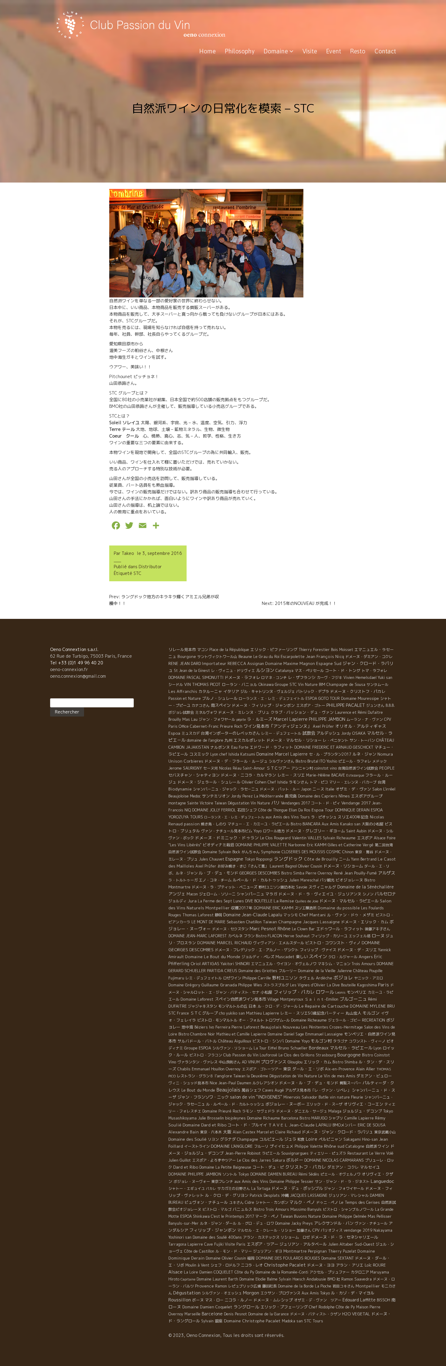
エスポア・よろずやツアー (214, 1160)
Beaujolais (228, 1089)
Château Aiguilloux (234, 1041)
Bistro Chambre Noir (196, 1034)
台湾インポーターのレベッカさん (230, 733)
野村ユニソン (285, 978)
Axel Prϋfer (323, 726)
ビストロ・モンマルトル (217, 1020)
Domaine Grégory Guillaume (193, 985)
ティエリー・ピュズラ (328, 1153)
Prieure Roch (231, 726)
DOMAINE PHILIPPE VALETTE (261, 844)
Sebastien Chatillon (244, 922)
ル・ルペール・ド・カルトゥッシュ (235, 1104)
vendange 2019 (358, 1230)
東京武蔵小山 (385, 1132)
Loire (311, 1139)
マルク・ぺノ (302, 1202)
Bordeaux (319, 1048)
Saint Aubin (356, 831)
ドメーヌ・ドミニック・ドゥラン (227, 838)
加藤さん (304, 1230)
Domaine (276, 51)
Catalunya (284, 670)
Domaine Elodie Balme (258, 1279)
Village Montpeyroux (285, 999)
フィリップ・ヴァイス (318, 949)
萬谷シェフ (251, 1090)
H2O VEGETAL (356, 1314)
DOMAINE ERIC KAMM (273, 908)
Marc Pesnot (263, 928)
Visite (309, 51)
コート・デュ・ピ (268, 1167)
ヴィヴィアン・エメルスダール (278, 942)
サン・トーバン (362, 740)
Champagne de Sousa (345, 684)
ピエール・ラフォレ (354, 761)
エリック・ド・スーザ (324, 1104)
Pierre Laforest (245, 1027)
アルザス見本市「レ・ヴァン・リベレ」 (318, 1090)
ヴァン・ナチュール (371, 1223)
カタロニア (360, 1272)
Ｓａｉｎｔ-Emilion (321, 999)
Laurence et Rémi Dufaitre (359, 712)
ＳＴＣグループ (204, 1013)
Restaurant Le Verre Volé (370, 1153)
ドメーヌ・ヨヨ (321, 1265)
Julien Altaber (340, 1244)
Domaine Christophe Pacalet (252, 1321)
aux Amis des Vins (251, 1181)
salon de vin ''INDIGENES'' (256, 1097)
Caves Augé (273, 1090)
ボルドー (294, 1160)
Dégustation (187, 1293)
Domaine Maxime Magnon (290, 663)
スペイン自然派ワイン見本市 (240, 999)
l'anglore (223, 1076)
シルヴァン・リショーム (232, 1048)
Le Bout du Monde (198, 1090)
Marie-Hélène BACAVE (325, 775)
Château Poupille (368, 970)
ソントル (229, 1174)
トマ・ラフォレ (374, 670)
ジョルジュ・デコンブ (362, 1111)
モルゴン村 (321, 1041)
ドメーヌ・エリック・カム (364, 922)
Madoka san (292, 1321)
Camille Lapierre (359, 1118)
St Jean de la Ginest (192, 670)
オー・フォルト (251, 1020)
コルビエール (271, 1139)
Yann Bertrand (364, 859)
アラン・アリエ (349, 1265)
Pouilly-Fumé (365, 873)
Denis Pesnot (235, 1314)
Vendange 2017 (356, 803)
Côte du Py (244, 1272)
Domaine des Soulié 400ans (217, 1237)
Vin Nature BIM (311, 684)
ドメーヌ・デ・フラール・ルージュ (236, 761)
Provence (204, 1286)
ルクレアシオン (265, 1083)
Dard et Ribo (185, 1167)
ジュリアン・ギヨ (267, 1251)
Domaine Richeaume (309, 1020)
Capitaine (188, 1279)
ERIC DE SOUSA (372, 1125)
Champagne (247, 1139)
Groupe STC (286, 684)
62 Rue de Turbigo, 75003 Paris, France (91, 656)
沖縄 (285, 1195)
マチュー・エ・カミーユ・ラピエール (258, 824)
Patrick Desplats (265, 1195)
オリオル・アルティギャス (360, 726)
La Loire (191, 1272)
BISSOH (383, 1300)
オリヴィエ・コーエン (363, 1104)
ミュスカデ (190, 733)
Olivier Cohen (254, 782)
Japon (306, 789)
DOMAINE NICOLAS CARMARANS (334, 1160)
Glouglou (295, 1062)
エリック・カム (317, 1062)
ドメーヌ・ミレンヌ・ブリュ (243, 712)
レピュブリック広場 (244, 1286)
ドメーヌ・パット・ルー (280, 789)
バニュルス (242, 1209)
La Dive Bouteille (341, 985)
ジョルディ (177, 901)
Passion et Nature (184, 698)
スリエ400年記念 (353, 817)
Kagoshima (367, 985)
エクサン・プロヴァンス (280, 1293)
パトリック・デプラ (312, 691)
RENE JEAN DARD (184, 663)
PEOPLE (387, 768)
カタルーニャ (210, 691)
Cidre (249, 1202)
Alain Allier (365, 1069)
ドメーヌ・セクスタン (230, 928)
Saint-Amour (254, 768)
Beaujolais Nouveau (280, 1027)
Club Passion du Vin (240, 1055)
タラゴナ (340, 1041)
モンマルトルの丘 (232, 1006)
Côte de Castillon (199, 1251)
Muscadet (285, 956)
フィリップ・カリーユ (329, 935)
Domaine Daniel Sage (286, 1034)
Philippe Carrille (256, 978)
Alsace (175, 1272)
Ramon (221, 1286)
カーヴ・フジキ (329, 677)
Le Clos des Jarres (254, 1160)
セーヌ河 (210, 768)
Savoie (301, 887)
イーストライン (197, 1146)
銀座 (219, 1321)
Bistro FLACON (269, 935)
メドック (379, 761)
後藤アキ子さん (377, 928)
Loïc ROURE (375, 1265)
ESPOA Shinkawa (195, 1216)
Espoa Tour (323, 810)
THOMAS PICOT (206, 684)
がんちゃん (251, 851)
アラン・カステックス (261, 1237)
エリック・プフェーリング (284, 1307)
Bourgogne (349, 1055)
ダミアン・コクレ (343, 1167)
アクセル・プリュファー (329, 1272)
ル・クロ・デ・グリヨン (226, 1195)
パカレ (211, 1188)
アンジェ (176, 894)
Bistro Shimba (345, 1062)
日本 (252, 1006)
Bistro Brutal (307, 761)
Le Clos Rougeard (275, 838)
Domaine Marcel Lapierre (282, 754)
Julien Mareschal (304, 880)
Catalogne (355, 1146)
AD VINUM (251, 1062)
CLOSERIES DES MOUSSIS (303, 851)
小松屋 (266, 992)
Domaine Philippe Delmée (344, 1216)
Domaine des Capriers (317, 796)
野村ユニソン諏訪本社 (276, 887)
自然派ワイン (377, 1146)
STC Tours (313, 1321)
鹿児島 (291, 796)
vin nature (340, 1097)
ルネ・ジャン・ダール (218, 1223)
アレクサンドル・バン (333, 1223)
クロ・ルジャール (342, 956)
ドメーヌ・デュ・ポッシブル (297, 1188)
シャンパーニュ (250, 894)
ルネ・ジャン (364, 754)
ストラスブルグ (276, 985)
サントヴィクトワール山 (217, 656)
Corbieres (193, 761)
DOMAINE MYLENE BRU (372, 1006)
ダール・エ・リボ (308, 1069)
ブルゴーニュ (353, 999)
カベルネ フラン (241, 935)
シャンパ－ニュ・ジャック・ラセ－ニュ (225, 789)
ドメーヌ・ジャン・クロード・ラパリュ (337, 1132)
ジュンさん (375, 705)
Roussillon (179, 1300)
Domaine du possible (339, 908)
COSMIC (333, 851)
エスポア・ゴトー (310, 705)
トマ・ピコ (319, 782)
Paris (383, 985)
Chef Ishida (278, 782)
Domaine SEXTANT (337, 1258)
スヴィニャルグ (322, 887)
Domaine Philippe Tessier (291, 1181)
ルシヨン (265, 670)
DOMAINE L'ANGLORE (232, 1146)
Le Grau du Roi (266, 656)
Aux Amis (330, 824)
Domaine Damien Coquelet (207, 1307)
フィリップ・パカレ (294, 992)
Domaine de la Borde (296, 1286)
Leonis (340, 992)
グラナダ (228, 1139)
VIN (187, 684)
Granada (228, 985)
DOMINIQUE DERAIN (352, 810)
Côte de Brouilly (321, 859)
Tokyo (243, 1174)
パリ (275, 803)
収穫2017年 (241, 908)
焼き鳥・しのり (213, 824)
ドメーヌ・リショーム (343, 866)
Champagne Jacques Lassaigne (309, 922)
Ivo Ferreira (219, 1027)
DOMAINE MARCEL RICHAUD (224, 942)
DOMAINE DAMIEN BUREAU (273, 1174)
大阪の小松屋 (372, 824)
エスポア (365, 838)
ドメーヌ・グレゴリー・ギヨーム (315, 831)
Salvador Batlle (315, 1097)
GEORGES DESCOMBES (259, 873)
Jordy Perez (242, 796)
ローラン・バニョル (239, 684)
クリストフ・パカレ (305, 1167)
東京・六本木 (211, 1132)
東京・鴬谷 (364, 851)
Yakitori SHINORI (235, 963)
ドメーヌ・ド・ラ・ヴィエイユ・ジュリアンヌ (320, 894)
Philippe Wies (250, 985)
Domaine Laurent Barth (217, 1279)
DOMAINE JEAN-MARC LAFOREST (197, 935)
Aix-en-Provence (340, 1069)
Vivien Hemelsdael (360, 677)
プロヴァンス (273, 1062)
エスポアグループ (367, 796)
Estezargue (355, 775)
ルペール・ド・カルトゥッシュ (260, 880)
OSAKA (359, 733)
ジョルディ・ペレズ (258, 956)
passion (192, 824)
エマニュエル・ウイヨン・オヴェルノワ (283, 963)
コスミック (199, 754)
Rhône (284, 928)
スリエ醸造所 (305, 908)
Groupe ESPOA (197, 1048)
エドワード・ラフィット (271, 747)
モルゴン (371, 1013)
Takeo (128, 553)
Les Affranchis (182, 691)
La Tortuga (260, 1188)
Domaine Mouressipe (360, 698)
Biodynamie (180, 789)
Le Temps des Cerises (359, 1202)
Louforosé (268, 1055)
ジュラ (290, 1139)
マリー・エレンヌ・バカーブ (353, 782)
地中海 (187, 1027)
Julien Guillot (179, 1160)
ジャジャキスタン (202, 1006)
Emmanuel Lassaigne (324, 1034)
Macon (192, 894)
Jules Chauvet (211, 859)
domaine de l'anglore (205, 740)
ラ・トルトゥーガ (183, 880)
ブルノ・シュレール (220, 698)
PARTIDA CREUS (222, 970)
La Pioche (323, 1286)
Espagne (234, 859)
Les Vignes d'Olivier (308, 985)
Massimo (298, 1209)
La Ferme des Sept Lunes (221, 901)
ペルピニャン (330, 1139)
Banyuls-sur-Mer (183, 1223)
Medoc (195, 796)
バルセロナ (385, 894)
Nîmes (344, 796)
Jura (192, 901)
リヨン (213, 1139)
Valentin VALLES (307, 838)
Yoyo (257, 831)
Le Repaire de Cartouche (324, 1006)
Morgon (251, 1293)
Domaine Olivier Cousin (226, 1258)
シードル (175, 684)
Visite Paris (235, 1244)
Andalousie (316, 1279)
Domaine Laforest (197, 999)
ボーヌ (198, 1300)
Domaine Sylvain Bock (221, 851)
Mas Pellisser (380, 1216)
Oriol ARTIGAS (205, 963)
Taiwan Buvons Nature (300, 1216)
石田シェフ (247, 810)
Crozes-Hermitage (346, 1027)
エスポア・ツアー (262, 1244)
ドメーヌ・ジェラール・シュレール (209, 782)
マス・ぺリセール (309, 670)
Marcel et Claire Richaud (279, 1132)
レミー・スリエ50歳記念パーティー (312, 1013)
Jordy (346, 733)
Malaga (334, 1111)
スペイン (318, 956)
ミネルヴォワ (206, 712)
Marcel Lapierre (291, 719)
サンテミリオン (216, 796)
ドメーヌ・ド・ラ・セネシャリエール (344, 1237)
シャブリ (336, 1118)
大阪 (227, 1132)
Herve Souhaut (296, 935)
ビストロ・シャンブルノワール (348, 1209)
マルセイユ (370, 1167)
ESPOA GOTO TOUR (323, 698)
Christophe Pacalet (285, 1265)
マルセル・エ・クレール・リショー (266, 1230)
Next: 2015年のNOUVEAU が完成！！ (299, 603)
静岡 (218, 915)
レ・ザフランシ (302, 677)
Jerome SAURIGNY (185, 768)
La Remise (284, 901)
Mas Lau (190, 719)
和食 (301, 1139)
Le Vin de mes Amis (336, 1076)
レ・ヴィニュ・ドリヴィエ (233, 670)
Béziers (201, 1027)
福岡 (251, 1258)
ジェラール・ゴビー (344, 1020)
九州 (228, 740)
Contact (385, 51)
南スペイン (221, 705)
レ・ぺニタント (335, 740)
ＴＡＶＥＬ (278, 1125)
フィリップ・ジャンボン (212, 1230)
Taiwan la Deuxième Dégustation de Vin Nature (275, 1076)
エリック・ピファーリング (274, 649)
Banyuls (314, 1209)
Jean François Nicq (325, 656)
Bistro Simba (292, 873)
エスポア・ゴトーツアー (262, 1069)
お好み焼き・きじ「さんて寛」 (243, 866)
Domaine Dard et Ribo (204, 1125)
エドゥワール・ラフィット (339, 928)
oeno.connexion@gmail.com (78, 676)
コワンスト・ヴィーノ (367, 1041)
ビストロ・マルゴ (216, 1209)
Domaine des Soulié (187, 1139)
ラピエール (271, 1153)
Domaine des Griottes (257, 970)
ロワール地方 (274, 831)
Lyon (377, 1048)
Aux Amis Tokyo (316, 1293)
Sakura (278, 1160)
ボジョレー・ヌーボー (285, 1104)
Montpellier (368, 1286)
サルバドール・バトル (197, 1041)
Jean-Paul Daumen (234, 1083)
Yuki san (385, 677)
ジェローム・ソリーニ (217, 894)
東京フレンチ (222, 1181)
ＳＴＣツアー (278, 768)
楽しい (302, 956)
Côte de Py (345, 1307)
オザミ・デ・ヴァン (353, 789)
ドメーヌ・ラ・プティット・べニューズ (224, 887)
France (183, 1013)
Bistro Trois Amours (271, 1209)
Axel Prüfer (205, 866)
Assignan (255, 663)
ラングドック (288, 858)
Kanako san (350, 824)
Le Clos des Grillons (297, 1055)
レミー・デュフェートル (281, 733)
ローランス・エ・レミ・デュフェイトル (271, 698)
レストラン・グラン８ (195, 1076)
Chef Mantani (312, 915)
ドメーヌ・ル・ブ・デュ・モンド (308, 1083)
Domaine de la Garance (268, 1314)
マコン (202, 649)
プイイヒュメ (281, 1146)
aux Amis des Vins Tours (287, 817)
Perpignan (317, 1251)
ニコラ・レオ (252, 1265)
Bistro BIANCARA (305, 824)
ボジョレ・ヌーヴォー (192, 1181)
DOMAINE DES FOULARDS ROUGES (288, 1258)
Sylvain (207, 1321)
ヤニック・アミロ (368, 978)
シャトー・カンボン (271, 1202)
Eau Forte (239, 747)
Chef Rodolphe (322, 1307)
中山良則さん (230, 1062)
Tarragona (177, 1244)
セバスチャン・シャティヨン (194, 775)
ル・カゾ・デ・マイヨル (352, 1293)
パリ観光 (327, 880)
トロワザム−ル (277, 1020)
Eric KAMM (316, 844)
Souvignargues (295, 1153)
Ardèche (324, 978)
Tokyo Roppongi (258, 859)
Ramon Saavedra (356, 1279)
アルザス (386, 873)
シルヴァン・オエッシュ (222, 1293)
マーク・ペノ (267, 1216)
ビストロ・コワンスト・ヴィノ (332, 942)
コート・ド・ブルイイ (247, 1125)
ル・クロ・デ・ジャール (278, 1006)
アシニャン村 (302, 768)
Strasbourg (326, 1055)
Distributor (150, 566)
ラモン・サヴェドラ (258, 1111)
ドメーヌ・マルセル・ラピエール (349, 901)
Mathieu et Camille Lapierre (241, 1034)
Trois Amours (363, 963)
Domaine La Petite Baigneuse (225, 1167)
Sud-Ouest (364, 1244)
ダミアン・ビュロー (374, 1076)
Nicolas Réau (230, 768)
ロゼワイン (232, 978)
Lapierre (195, 1244)
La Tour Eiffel (265, 1048)
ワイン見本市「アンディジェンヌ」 (278, 726)
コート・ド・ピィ (325, 803)
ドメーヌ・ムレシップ (273, 1300)
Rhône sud (334, 1146)
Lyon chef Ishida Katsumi (232, 754)
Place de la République (229, 649)
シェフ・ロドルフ (225, 1265)
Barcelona (289, 1118)
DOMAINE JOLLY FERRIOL (214, 810)
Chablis (184, 1069)
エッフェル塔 (359, 935)
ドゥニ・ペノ (327, 1202)
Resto (357, 51)
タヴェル (307, 978)
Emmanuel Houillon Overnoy (216, 1069)
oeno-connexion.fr (69, 669)
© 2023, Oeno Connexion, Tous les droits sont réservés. (226, 1335)
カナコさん (200, 705)
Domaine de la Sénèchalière (365, 887)
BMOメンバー (344, 1125)
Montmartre (295, 1251)
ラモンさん (299, 782)
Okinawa (266, 684)
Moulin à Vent (197, 1265)
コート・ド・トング (342, 670)
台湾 (382, 782)
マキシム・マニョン (334, 963)
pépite (241, 719)
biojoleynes (235, 1118)
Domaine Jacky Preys (294, 1223)
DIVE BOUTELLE (258, 901)
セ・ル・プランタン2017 (330, 754)
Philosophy (240, 51)
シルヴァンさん (281, 761)
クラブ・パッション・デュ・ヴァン (302, 712)
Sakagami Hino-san (360, 1139)
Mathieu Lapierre (262, 1013)
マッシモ (290, 915)
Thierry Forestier (314, 649)
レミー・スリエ (291, 775)
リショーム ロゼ (295, 1237)
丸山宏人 (353, 1013)
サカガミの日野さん (233, 1188)
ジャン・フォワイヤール (344, 1188)
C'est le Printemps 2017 (232, 1216)
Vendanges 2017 (295, 803)
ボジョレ (343, 977)
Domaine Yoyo (297, 1041)
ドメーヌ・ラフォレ (242, 677)
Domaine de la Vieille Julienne (325, 970)
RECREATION (373, 1020)
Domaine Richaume (263, 1118)
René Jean (343, 873)
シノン (368, 894)
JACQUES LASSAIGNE (308, 1195)
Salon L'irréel (383, 789)
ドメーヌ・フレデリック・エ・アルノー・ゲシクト (257, 949)
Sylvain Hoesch (292, 1279)
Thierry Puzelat (342, 1251)
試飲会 (308, 733)
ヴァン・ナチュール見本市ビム (226, 831)
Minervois (291, 1097)
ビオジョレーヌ (349, 880)
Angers (366, 956)
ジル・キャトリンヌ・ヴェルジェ (267, 691)
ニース (318, 789)
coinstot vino (325, 768)
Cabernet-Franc (204, 726)
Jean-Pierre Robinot (243, 1153)
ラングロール (246, 1307)
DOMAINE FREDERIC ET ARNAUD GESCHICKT (333, 747)
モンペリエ (357, 992)
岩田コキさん (343, 1286)
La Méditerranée (269, 796)
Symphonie (270, 851)
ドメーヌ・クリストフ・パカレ (357, 691)
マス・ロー (214, 1300)
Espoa (174, 733)
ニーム (344, 859)
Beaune (245, 656)
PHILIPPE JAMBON (327, 719)
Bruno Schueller (293, 1048)
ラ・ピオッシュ (323, 817)
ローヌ (378, 935)
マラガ (271, 894)
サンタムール (377, 684)
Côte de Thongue (273, 810)
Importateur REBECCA (224, 663)
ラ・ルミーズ (259, 719)
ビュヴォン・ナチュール (206, 1202)
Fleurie (357, 1097)
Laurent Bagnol (283, 866)
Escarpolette (293, 656)
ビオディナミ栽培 (218, 844)
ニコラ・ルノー (238, 1300)
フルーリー (288, 970)
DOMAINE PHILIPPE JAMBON (194, 1174)
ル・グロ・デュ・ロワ (256, 1223)
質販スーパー (350, 1083)
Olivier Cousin (310, 866)
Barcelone (212, 1314)
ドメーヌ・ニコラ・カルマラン (248, 775)
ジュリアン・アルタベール (303, 1244)
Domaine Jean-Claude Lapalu (252, 915)
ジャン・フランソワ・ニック (203, 1097)
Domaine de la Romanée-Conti (281, 1272)
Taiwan (270, 922)
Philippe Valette (309, 1146)
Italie (330, 789)
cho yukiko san (232, 1013)
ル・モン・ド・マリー (233, 1251)
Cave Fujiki (214, 1244)
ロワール (325, 991)
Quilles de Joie (306, 901)
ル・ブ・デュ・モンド (218, 873)
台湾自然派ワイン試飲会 (358, 768)
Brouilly (174, 719)
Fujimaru (176, 978)
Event (333, 51)
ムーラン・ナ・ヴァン (364, 719)
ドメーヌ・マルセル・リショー (294, 740)
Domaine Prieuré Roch (221, 1111)
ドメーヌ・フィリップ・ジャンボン (263, 705)
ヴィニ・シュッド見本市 (188, 1083)
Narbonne (297, 844)
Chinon (348, 851)
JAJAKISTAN (197, 747)
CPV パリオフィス (328, 1230)
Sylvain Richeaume (339, 838)
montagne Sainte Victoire (190, 803)
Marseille (192, 1314)
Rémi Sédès (309, 1174)
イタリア (231, 691)
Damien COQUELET (216, 1272)
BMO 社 (333, 1279)
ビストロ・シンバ (268, 1041)
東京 (287, 1069)
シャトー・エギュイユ (186, 1188)
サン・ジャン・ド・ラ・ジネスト (342, 1181)
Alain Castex (244, 1132)
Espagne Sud (328, 663)
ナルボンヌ (220, 747)
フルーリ (261, 1146)
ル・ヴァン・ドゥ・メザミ (350, 915)
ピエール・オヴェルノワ (340, 1174)
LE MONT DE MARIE (208, 922)
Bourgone (186, 656)
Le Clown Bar (303, 928)
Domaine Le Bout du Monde (212, 956)
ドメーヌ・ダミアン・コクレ (369, 656)
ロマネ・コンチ (274, 677)
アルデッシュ (328, 733)
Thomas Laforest (198, 915)
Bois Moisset (342, 649)
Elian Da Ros (299, 810)
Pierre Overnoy (319, 873)
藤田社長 (269, 1286)
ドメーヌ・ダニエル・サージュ (301, 1111)
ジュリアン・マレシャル (349, 1195)
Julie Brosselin (211, 1118)
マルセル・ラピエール (351, 1048)
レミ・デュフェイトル (203, 978)
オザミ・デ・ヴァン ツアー (317, 1300)
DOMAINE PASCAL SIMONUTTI (195, 677)
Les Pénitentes (314, 1027)
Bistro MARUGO (313, 1118)
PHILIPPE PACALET (345, 705)
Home (207, 51)
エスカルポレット (249, 740)
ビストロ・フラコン (205, 1055)
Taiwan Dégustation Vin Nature (242, 803)
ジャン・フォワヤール (217, 719)
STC (137, 573)
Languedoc (382, 1181)
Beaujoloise (178, 796)
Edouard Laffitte (359, 1300)
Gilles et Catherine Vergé (350, 844)
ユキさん (236, 1202)
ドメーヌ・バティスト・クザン (315, 1314)
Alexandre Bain (183, 1132)
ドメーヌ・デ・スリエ (357, 949)
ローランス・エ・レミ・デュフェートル (234, 817)
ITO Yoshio (328, 761)
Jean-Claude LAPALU (310, 1125)
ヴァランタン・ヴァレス (197, 1062)
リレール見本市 (182, 649)
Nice (213, 1083)
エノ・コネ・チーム (215, 880)
